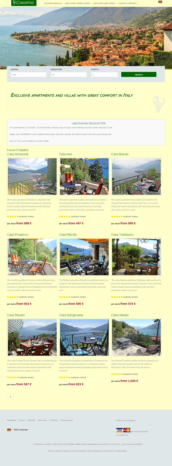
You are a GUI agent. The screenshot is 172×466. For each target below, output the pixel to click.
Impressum (42, 420)
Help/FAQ (31, 420)
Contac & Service (128, 3)
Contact (21, 420)
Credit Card (123, 435)
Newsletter (11, 420)
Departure (56, 69)
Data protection (66, 420)
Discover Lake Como (104, 3)
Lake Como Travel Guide (78, 3)
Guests (95, 69)
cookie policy (121, 451)
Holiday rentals (53, 3)
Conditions (53, 420)
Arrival (14, 69)
